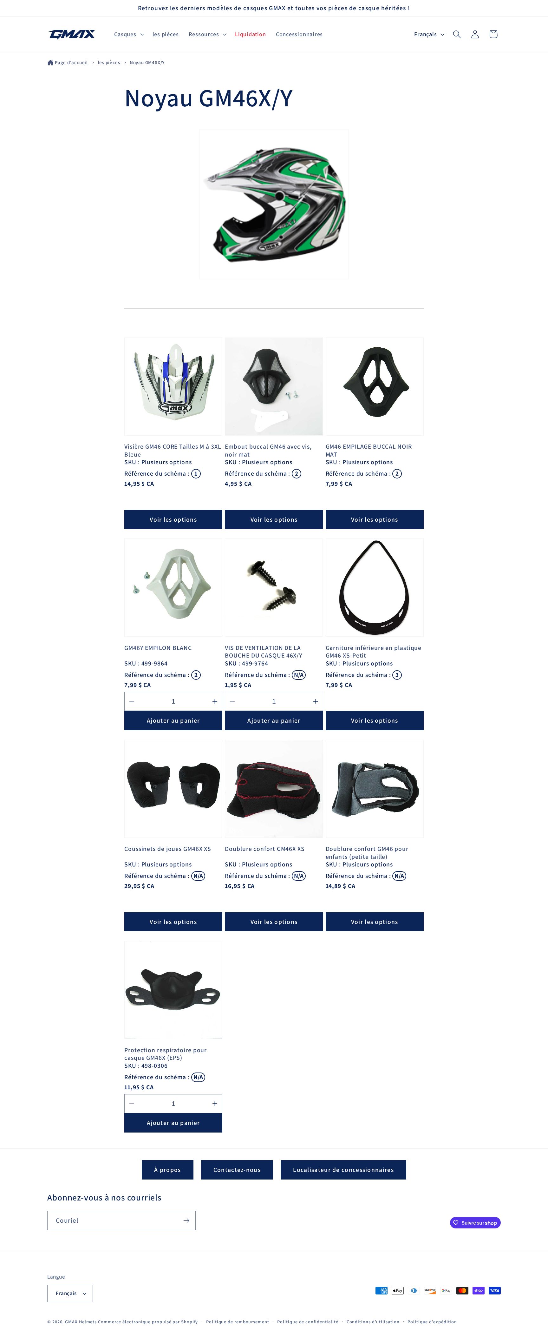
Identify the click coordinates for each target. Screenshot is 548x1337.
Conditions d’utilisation (373, 1322)
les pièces (109, 62)
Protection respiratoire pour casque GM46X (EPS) (165, 1054)
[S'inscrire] (186, 1220)
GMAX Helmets (81, 1322)
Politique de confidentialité (307, 1322)
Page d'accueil (71, 62)
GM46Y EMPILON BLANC (158, 648)
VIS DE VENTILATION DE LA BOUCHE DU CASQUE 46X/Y (264, 651)
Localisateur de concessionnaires (343, 1170)
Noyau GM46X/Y (147, 62)
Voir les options (173, 519)
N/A (298, 675)
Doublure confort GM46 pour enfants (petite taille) (367, 852)
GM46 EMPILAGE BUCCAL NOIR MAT (369, 450)
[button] (128, 34)
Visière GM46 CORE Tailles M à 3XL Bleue (172, 450)
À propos (167, 1170)
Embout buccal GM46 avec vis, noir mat (268, 450)
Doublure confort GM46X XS (265, 849)
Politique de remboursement (237, 1322)
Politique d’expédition (432, 1322)
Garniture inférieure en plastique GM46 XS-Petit (374, 651)
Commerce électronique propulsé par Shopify (148, 1322)
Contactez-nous (237, 1170)
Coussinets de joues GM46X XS (167, 849)
